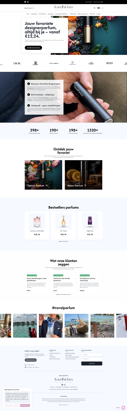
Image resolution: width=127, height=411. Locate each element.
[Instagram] (27, 2)
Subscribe (92, 363)
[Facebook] (25, 2)
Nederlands (29, 8)
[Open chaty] (123, 407)
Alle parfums (34, 14)
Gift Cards (92, 14)
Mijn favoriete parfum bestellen (72, 356)
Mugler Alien (90, 231)
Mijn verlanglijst (88, 1)
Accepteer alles (25, 405)
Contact (98, 14)
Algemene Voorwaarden (54, 358)
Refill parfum (73, 14)
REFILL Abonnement (83, 14)
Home (28, 14)
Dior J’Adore (63, 231)
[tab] (59, 241)
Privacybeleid (52, 356)
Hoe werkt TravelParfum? (54, 353)
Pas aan (7, 405)
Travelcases (51, 14)
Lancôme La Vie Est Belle (37, 231)
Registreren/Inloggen (70, 353)
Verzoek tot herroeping (70, 358)
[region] (17, 397)
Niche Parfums (42, 14)
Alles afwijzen (15, 405)
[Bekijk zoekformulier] (94, 8)
